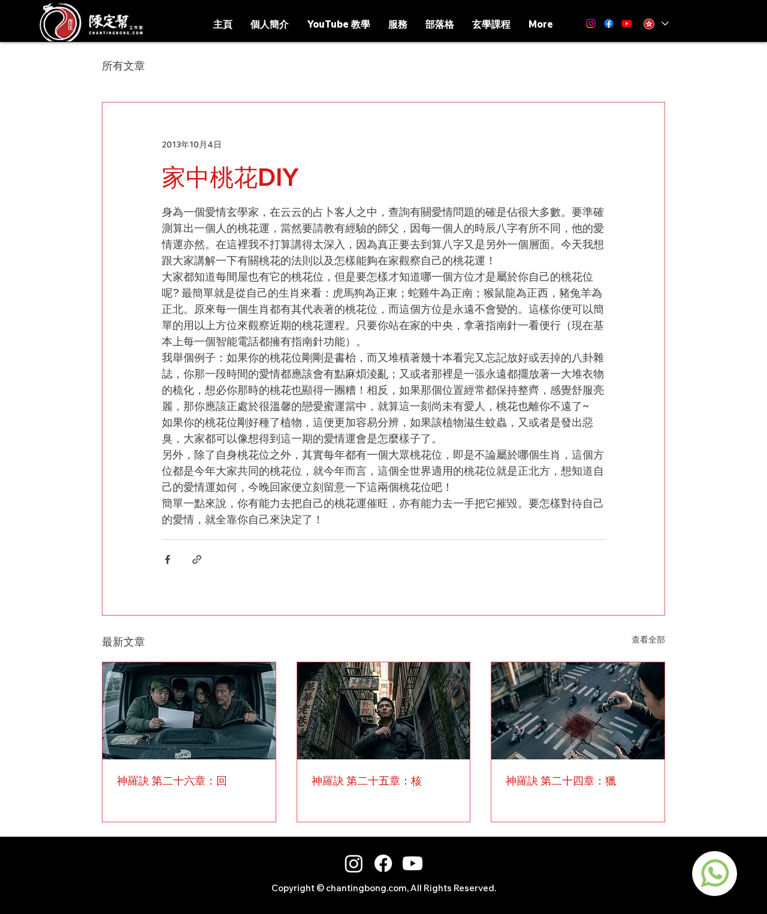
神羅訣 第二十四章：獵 (561, 781)
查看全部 (648, 639)
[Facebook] (609, 23)
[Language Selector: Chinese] (655, 23)
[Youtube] (412, 863)
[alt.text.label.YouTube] (627, 23)
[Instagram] (591, 23)
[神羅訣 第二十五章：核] (383, 710)
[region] (714, 873)
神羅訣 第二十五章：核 (367, 781)
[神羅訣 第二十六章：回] (189, 710)
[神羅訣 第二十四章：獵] (578, 710)
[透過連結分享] (197, 559)
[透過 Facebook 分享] (167, 559)
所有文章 (123, 66)
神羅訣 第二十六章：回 (172, 781)
